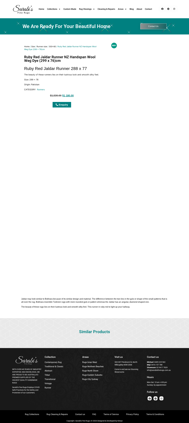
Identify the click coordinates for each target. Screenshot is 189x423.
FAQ (94, 414)
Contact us (80, 414)
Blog (132, 9)
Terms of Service (111, 414)
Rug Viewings (85, 9)
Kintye (120, 421)
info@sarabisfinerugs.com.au (159, 370)
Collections (52, 9)
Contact (148, 9)
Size (33, 46)
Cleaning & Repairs (106, 9)
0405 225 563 (159, 362)
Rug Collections (32, 414)
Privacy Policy (132, 414)
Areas (120, 9)
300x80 (52, 46)
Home (41, 9)
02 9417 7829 (162, 367)
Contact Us (153, 26)
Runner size (42, 46)
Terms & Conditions (155, 414)
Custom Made (69, 9)
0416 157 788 (156, 365)
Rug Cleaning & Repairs (57, 414)
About (139, 9)
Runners (41, 89)
